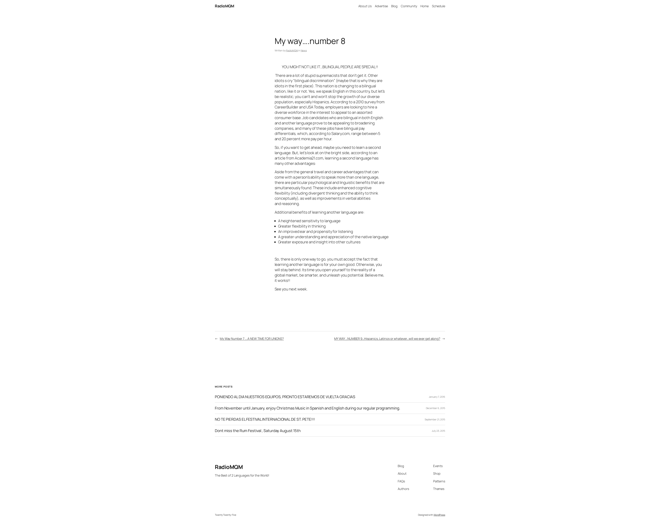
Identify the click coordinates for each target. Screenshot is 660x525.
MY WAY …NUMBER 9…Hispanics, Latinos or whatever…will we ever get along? (387, 338)
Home (424, 6)
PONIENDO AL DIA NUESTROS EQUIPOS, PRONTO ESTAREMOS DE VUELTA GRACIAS (285, 397)
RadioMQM (224, 6)
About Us (364, 6)
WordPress (439, 514)
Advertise (381, 6)
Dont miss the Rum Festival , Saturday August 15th (258, 431)
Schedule (438, 6)
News (304, 50)
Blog (394, 6)
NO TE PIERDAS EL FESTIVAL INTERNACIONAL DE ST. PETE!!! (265, 419)
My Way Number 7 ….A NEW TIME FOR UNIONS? (252, 338)
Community (409, 6)
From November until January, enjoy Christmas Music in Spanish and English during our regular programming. (307, 408)
